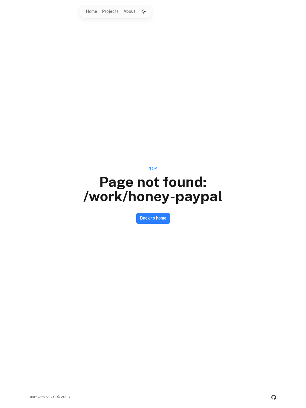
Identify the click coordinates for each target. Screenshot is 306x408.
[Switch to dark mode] (144, 11)
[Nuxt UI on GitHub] (273, 397)
